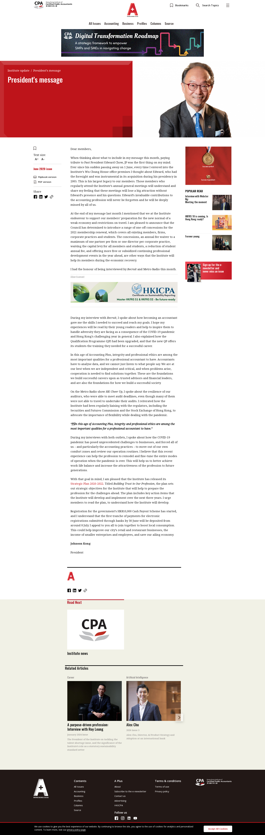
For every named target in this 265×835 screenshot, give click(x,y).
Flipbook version (47, 176)
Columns (155, 23)
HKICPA (118, 805)
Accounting (111, 23)
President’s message (47, 70)
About (117, 786)
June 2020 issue (42, 169)
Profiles (142, 23)
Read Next (74, 602)
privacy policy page (76, 829)
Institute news (77, 653)
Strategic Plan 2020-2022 (87, 483)
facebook (35, 197)
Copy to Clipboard (52, 197)
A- (42, 159)
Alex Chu (132, 724)
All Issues (95, 23)
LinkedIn (41, 197)
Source (169, 23)
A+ (36, 159)
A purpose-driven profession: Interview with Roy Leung (87, 727)
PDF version (44, 181)
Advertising (120, 800)
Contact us (120, 795)
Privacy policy (162, 791)
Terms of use (162, 786)
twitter (46, 197)
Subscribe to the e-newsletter (130, 791)
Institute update (18, 70)
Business (128, 23)
